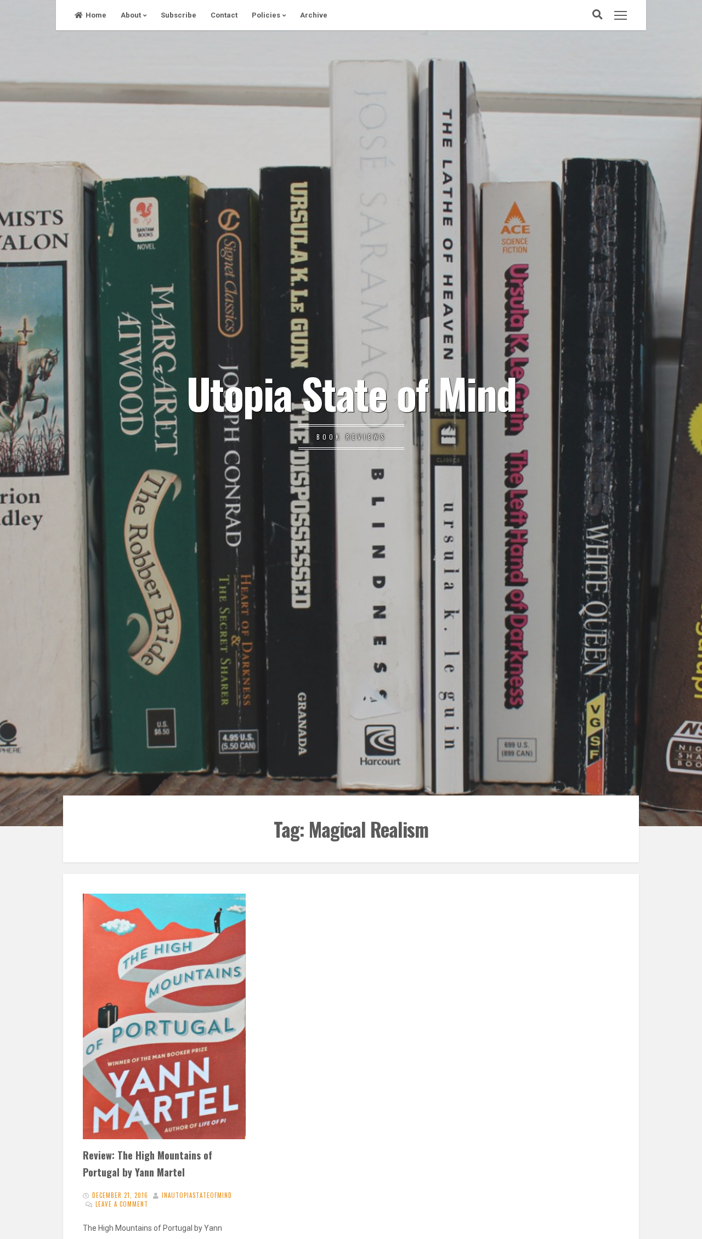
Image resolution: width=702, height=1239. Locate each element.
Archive (313, 15)
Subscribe (178, 15)
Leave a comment (121, 1204)
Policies (266, 15)
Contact (224, 15)
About (131, 15)
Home (96, 15)
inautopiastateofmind (197, 1195)
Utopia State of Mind (351, 392)
